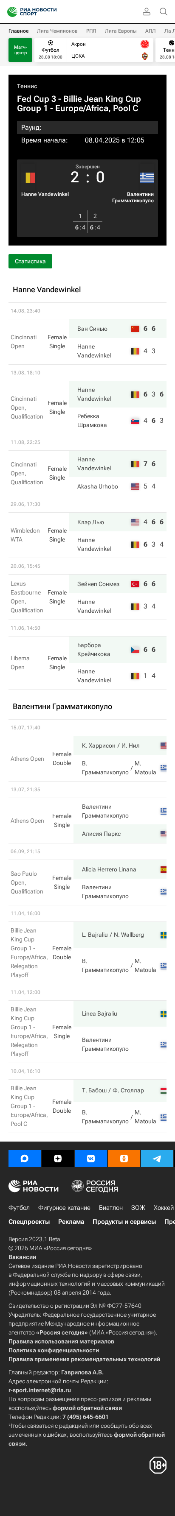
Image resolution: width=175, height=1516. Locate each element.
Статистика (30, 261)
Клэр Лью (90, 522)
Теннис (27, 86)
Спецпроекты (29, 1222)
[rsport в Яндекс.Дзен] (58, 1158)
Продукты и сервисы (124, 1222)
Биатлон (111, 1208)
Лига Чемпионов (57, 31)
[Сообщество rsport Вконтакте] (91, 1158)
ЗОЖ (138, 1208)
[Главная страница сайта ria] (9, 12)
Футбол (19, 1208)
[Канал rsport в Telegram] (157, 1158)
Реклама (71, 1222)
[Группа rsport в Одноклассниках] (124, 1158)
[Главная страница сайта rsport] (51, 12)
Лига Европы (121, 31)
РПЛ (91, 31)
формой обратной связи (87, 1407)
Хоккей (164, 1208)
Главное (18, 31)
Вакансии (22, 1257)
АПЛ (150, 31)
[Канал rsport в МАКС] (24, 1158)
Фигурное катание (64, 1208)
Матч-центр (20, 50)
